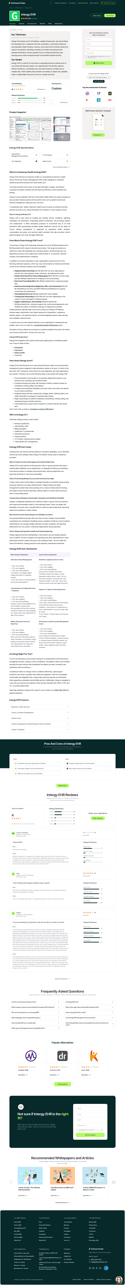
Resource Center (83, 3)
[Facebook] (90, 1268)
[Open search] (51, 3)
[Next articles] (114, 1182)
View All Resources (61, 1202)
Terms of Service (107, 56)
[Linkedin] (93, 1268)
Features (21, 23)
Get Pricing (109, 15)
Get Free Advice (90, 1135)
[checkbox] (86, 57)
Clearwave (19, 350)
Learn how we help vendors (98, 77)
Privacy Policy (93, 57)
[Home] (17, 3)
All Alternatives (62, 1084)
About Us (67, 1253)
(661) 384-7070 (61, 690)
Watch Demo (97, 15)
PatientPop (19, 347)
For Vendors (72, 3)
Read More (21, 1075)
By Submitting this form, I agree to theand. (91, 1130)
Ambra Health (20, 353)
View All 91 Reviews (61, 979)
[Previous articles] (11, 1182)
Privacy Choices (69, 1262)
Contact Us (67, 1256)
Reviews (42, 23)
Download (97, 135)
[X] (97, 1268)
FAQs (50, 23)
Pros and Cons (32, 23)
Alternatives (58, 23)
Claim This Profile (98, 81)
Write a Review (94, 3)
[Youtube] (100, 1268)
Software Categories (61, 3)
